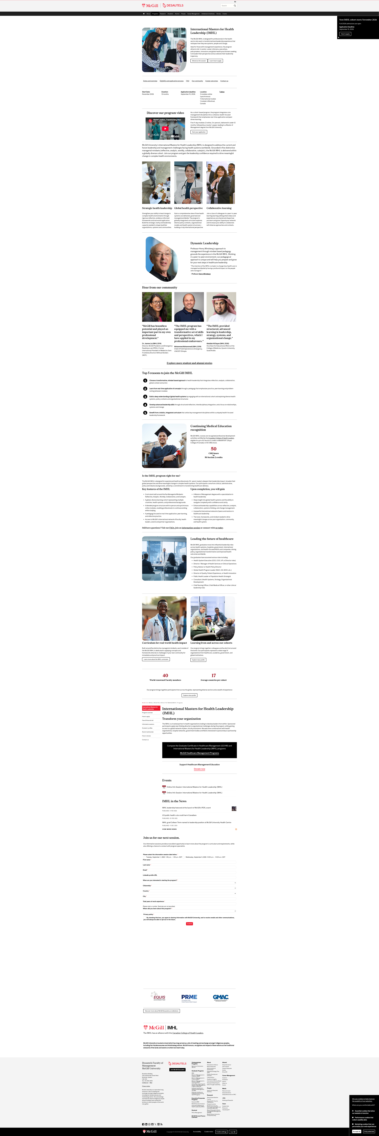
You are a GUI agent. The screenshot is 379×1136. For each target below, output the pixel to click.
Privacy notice (146, 1086)
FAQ (187, 81)
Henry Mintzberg (204, 274)
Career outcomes (211, 81)
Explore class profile (198, 660)
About (148, 14)
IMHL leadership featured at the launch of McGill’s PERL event (186, 808)
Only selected (369, 1131)
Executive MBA (195, 1102)
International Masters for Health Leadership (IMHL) (198, 1106)
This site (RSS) (161, 1124)
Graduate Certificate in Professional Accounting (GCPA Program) (198, 1093)
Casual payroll (225, 1109)
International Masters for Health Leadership (150, 708)
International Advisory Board (214, 1081)
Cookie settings (221, 1132)
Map (151, 1082)
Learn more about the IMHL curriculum (156, 659)
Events (225, 14)
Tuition (221, 92)
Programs (154, 14)
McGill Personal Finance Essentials (198, 1116)
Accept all (356, 1131)
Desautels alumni (226, 1064)
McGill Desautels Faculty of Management (162, 702)
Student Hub (225, 1106)
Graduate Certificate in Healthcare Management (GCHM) (198, 1089)
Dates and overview (150, 81)
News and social (226, 1090)
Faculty (209, 1099)
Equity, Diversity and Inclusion (212, 1075)
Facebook (143, 1124)
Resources (225, 1108)
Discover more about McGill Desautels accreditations (161, 1011)
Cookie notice (208, 1131)
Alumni (177, 14)
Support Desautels (227, 1068)
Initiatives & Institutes (207, 14)
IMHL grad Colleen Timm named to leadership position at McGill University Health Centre (196, 822)
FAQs (171, 528)
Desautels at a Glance (212, 1064)
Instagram (149, 1124)
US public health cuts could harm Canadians (179, 815)
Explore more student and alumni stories (189, 363)
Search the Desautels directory (212, 1091)
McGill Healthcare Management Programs (199, 753)
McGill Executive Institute (198, 1103)
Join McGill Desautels (177, 1069)
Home (144, 14)
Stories (218, 14)
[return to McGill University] (150, 1131)
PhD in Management (197, 1112)
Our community (197, 81)
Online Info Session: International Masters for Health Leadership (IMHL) (194, 787)
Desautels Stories (226, 1092)
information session (191, 528)
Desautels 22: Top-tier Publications (212, 1101)
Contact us (145, 739)
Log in (232, 1132)
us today (219, 528)
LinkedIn (146, 1124)
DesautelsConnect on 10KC (229, 1094)
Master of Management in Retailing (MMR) (198, 1081)
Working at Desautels (227, 1100)
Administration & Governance (211, 1069)
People (183, 14)
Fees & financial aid (147, 720)
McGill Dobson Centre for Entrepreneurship (213, 1115)
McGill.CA (145, 702)
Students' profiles (147, 728)
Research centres (211, 1104)
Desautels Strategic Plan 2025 (213, 1072)
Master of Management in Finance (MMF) (198, 1078)
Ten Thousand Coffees (158, 1124)
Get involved (225, 1066)
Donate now (199, 769)
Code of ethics (210, 1077)
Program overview (147, 712)
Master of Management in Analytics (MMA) (198, 1075)
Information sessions (148, 724)
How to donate (146, 736)
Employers (225, 1079)
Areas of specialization (212, 1097)
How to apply (345, 34)
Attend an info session (199, 61)
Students (170, 14)
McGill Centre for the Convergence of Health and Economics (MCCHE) (214, 1107)
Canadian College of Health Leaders (221, 438)
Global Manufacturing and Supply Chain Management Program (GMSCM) (198, 1085)
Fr (235, 2)
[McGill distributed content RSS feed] (236, 829)
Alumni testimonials (147, 732)
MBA (193, 1073)
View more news (169, 829)
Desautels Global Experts (213, 1082)
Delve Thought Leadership (213, 1084)
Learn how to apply (215, 61)
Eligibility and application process (172, 81)
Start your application (198, 132)
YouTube (152, 1124)
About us (224, 1083)
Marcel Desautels (211, 1066)
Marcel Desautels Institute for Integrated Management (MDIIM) (214, 1111)
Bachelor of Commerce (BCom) (197, 1067)
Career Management (193, 14)
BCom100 (224, 1072)
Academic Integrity (212, 1079)
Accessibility (197, 1131)
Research (163, 14)
